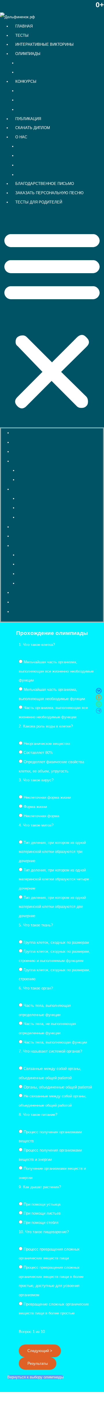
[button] (52, 319)
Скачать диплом (32, 128)
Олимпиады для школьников (41, 72)
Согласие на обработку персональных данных (56, 165)
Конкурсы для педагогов (38, 91)
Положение (26, 174)
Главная (24, 26)
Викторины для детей (35, 63)
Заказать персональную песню (49, 193)
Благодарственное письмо (44, 183)
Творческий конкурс (33, 100)
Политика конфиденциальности (44, 155)
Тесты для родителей (38, 202)
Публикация (28, 119)
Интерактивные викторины (44, 44)
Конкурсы (25, 81)
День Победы (28, 109)
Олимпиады (27, 54)
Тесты (22, 35)
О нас (21, 137)
